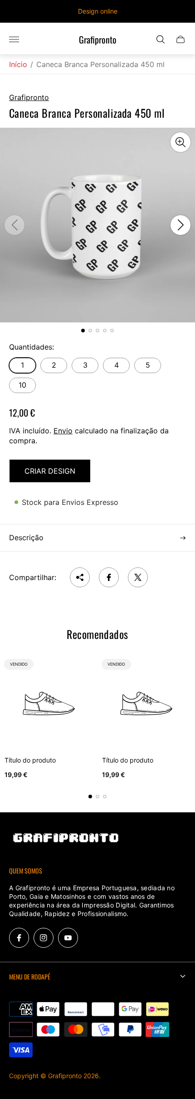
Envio (63, 430)
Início (18, 64)
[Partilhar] (80, 577)
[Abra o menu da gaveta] (14, 39)
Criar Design (49, 470)
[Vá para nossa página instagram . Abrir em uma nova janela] (44, 938)
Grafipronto (98, 39)
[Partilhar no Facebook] (109, 577)
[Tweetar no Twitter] (138, 577)
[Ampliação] (180, 142)
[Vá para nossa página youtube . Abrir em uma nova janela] (68, 938)
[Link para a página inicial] (65, 841)
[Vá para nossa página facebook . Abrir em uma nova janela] (19, 938)
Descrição (26, 537)
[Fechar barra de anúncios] (181, 11)
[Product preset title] (49, 703)
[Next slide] (180, 225)
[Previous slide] (14, 225)
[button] (83, 330)
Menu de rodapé (29, 976)
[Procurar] (161, 39)
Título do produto (30, 760)
